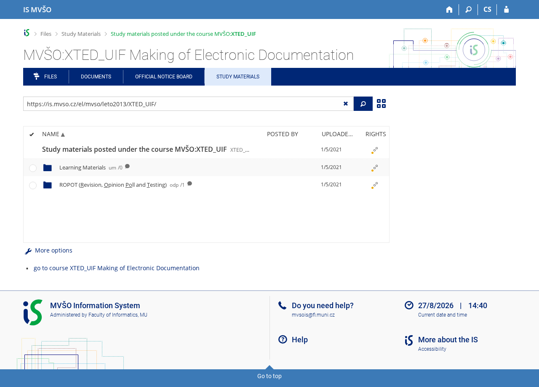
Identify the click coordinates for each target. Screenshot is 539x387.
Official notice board (163, 77)
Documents (96, 77)
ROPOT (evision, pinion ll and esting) (122, 184)
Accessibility (432, 349)
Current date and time (442, 315)
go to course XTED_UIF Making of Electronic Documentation (117, 268)
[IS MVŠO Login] (506, 9)
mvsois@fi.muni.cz (313, 315)
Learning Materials (91, 167)
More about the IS (448, 339)
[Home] (449, 9)
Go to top (269, 376)
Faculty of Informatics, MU (117, 315)
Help (300, 339)
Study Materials (81, 34)
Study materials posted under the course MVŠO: (183, 34)
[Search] (468, 9)
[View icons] (381, 102)
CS (487, 9)
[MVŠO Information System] (26, 32)
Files (45, 34)
